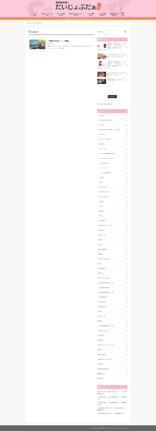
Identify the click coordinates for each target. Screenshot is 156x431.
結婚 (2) (100, 364)
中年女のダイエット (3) (105, 225)
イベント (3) (103, 168)
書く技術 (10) (102, 306)
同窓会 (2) (101, 230)
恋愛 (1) (100, 239)
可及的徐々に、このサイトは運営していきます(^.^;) (78, 18)
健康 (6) (100, 321)
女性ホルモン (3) (103, 330)
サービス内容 (61, 14)
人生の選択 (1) (102, 268)
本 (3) (101, 206)
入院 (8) (101, 177)
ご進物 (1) (101, 144)
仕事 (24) (100, 273)
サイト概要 (91, 14)
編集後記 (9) (101, 373)
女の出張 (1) (102, 302)
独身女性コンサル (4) (104, 359)
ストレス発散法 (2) (105, 172)
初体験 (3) (101, 340)
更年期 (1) (101, 335)
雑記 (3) (100, 378)
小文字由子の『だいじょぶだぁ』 (107, 428)
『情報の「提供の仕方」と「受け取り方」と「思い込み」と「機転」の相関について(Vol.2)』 (112, 47)
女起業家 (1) (103, 297)
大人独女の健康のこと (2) (106, 326)
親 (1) (100, 263)
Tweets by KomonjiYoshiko (105, 104)
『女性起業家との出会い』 (105, 413)
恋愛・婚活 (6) (102, 354)
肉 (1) (101, 216)
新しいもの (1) (103, 196)
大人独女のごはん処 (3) (105, 120)
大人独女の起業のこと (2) (106, 292)
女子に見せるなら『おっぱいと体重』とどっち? (116, 55)
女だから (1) (102, 235)
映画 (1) (101, 201)
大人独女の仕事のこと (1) (106, 283)
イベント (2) (102, 148)
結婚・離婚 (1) (102, 249)
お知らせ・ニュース (47, 14)
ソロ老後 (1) (102, 220)
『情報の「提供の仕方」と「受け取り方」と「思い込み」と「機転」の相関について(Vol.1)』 (112, 65)
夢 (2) (101, 182)
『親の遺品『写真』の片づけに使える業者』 (110, 408)
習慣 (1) (100, 254)
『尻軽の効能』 (115, 80)
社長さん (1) (102, 316)
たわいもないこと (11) (106, 158)
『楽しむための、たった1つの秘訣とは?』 (116, 73)
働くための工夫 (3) (104, 278)
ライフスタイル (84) (104, 139)
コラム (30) (101, 125)
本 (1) (100, 244)
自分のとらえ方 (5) (104, 259)
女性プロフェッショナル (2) (106, 345)
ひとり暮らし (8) (104, 163)
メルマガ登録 (102, 14)
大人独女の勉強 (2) (104, 287)
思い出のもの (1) (104, 192)
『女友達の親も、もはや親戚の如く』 (108, 397)
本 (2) (100, 311)
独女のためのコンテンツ (76, 14)
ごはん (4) (101, 115)
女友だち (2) (103, 187)
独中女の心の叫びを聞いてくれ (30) (109, 129)
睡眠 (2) (101, 211)
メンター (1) (101, 134)
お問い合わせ (114, 14)
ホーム (35, 14)
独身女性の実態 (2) (103, 369)
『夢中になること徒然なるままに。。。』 (110, 391)
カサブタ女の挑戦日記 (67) (106, 153)
